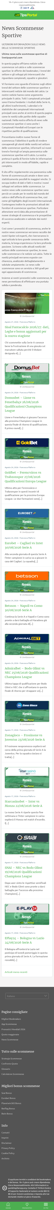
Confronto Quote (10, 1063)
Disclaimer (7, 1143)
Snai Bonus (7, 1093)
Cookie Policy (8, 1153)
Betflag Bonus (8, 1108)
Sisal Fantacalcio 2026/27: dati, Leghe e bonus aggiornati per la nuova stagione (27, 331)
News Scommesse (10, 1039)
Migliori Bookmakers (11, 1018)
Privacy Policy (8, 1148)
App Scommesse (9, 1024)
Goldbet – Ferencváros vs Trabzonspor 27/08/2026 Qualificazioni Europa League (25, 477)
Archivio (5, 1158)
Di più (46, 1208)
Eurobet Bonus (8, 1098)
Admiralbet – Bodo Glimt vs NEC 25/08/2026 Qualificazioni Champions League (26, 673)
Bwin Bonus (7, 1113)
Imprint (5, 1137)
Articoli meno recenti (16, 971)
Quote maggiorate (10, 1034)
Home (8, 1208)
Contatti (6, 1132)
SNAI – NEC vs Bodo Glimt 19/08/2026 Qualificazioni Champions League (23, 872)
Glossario (6, 1068)
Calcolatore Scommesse (13, 1074)
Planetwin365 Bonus (11, 1103)
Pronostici (27, 1208)
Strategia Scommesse (12, 1058)
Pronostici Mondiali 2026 (13, 1029)
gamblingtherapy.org (17, 1188)
